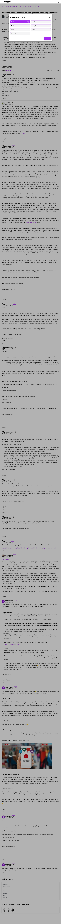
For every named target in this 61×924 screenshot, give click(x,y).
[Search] (55, 1)
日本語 (13, 29)
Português (14, 33)
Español (34, 21)
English (13, 21)
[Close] (50, 17)
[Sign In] (58, 1)
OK (47, 38)
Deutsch (13, 25)
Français (34, 25)
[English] (7, 1)
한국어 (33, 29)
